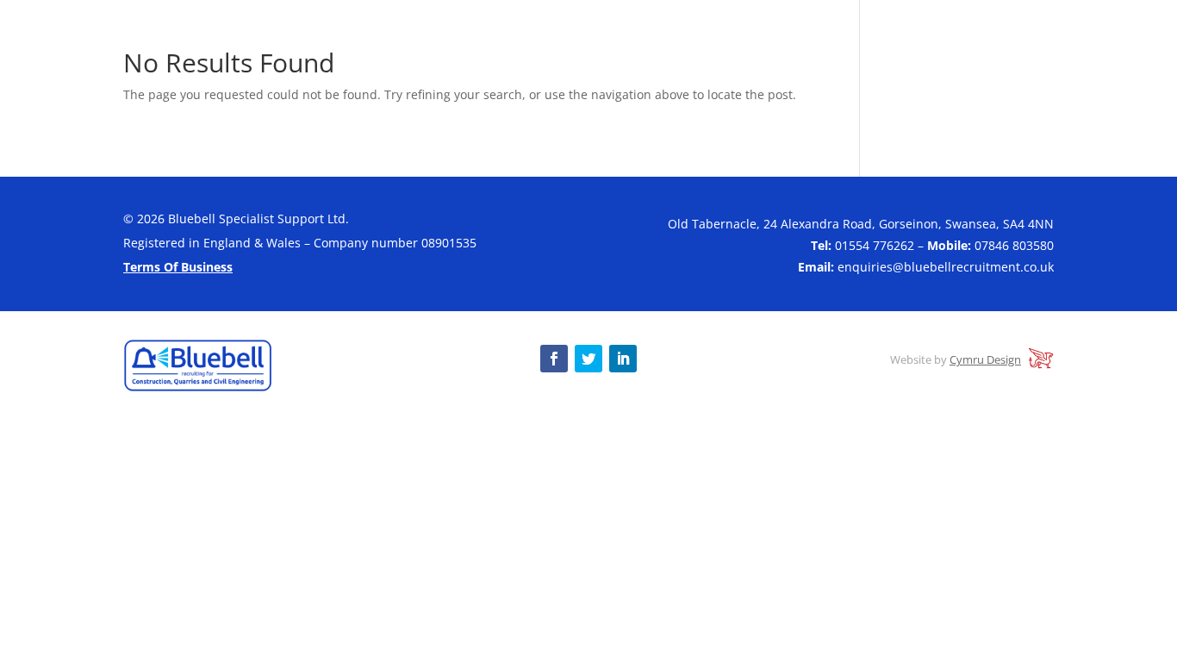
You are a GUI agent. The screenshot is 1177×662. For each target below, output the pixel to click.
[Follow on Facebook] (554, 358)
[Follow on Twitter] (588, 358)
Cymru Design (985, 359)
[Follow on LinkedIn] (623, 358)
